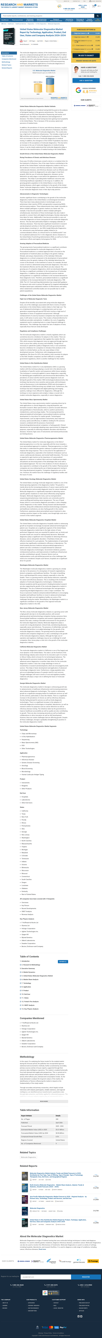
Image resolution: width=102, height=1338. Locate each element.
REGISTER (86, 1277)
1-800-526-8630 (69, 9)
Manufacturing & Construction (42, 20)
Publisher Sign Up (84, 1303)
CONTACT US (76, 1)
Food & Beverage (89, 20)
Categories (31, 1303)
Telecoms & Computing (80, 20)
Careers (4, 1305)
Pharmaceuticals (17, 20)
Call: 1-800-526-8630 (86, 76)
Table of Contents (7, 56)
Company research (33, 1305)
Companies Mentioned (9, 59)
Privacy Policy (48, 1333)
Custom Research (33, 1308)
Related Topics (6, 65)
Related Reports (7, 68)
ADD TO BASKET (86, 55)
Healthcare (5, 20)
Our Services (98, 20)
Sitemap (40, 1333)
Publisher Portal (84, 1305)
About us (5, 1303)
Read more (44, 1101)
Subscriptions (32, 1310)
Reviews (4, 1308)
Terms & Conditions (58, 1333)
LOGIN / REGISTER (96, 1)
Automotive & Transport (69, 20)
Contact (56, 1303)
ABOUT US (66, 1)
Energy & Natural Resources (56, 20)
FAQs (54, 1305)
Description (5, 53)
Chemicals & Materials (30, 20)
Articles (81, 1310)
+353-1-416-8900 (82, 6)
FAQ (84, 1)
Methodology (6, 62)
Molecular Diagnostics (28, 1157)
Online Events (83, 1308)
